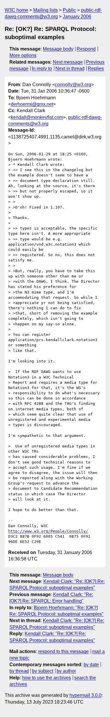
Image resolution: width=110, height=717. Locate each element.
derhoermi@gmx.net (32, 104)
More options (22, 55)
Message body (58, 48)
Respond (86, 48)
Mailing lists (45, 10)
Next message (68, 62)
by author (66, 671)
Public (69, 10)
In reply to (42, 68)
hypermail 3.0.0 (85, 695)
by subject (42, 671)
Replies (96, 68)
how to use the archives (46, 677)
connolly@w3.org (73, 84)
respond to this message (63, 651)
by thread (19, 671)
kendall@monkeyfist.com (37, 117)
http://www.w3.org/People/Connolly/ (48, 531)
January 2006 (77, 16)
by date (91, 664)
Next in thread (69, 68)
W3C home (16, 10)
